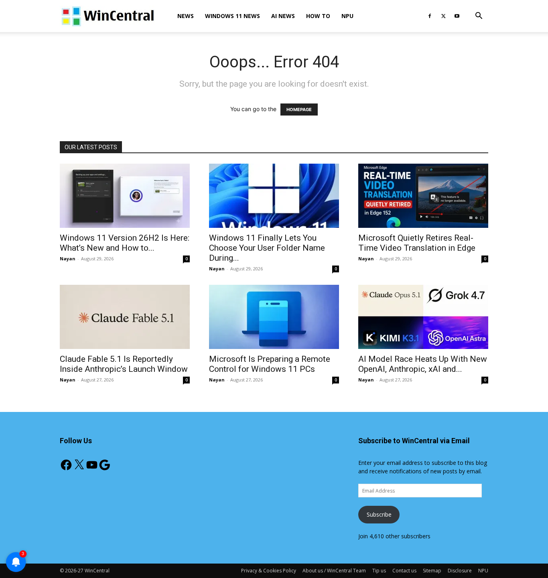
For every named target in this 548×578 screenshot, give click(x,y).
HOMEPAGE (299, 109)
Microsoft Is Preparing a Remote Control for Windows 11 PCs (269, 364)
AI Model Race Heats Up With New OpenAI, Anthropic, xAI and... (422, 364)
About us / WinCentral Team (334, 570)
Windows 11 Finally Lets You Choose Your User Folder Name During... (267, 248)
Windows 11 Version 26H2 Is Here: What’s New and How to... (124, 243)
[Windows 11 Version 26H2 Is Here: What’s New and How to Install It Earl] (125, 196)
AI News (283, 16)
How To (318, 16)
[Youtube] (457, 16)
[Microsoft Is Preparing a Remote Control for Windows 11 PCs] (274, 317)
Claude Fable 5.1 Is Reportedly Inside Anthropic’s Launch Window (124, 364)
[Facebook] (430, 16)
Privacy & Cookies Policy (268, 570)
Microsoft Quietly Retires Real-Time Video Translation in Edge (416, 243)
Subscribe (379, 514)
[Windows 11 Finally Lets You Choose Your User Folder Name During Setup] (274, 196)
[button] (478, 16)
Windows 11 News (232, 16)
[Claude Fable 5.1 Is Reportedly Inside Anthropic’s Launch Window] (125, 317)
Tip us (379, 570)
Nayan (67, 259)
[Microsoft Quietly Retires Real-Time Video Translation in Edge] (423, 196)
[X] (443, 16)
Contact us (404, 570)
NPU (347, 16)
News (185, 16)
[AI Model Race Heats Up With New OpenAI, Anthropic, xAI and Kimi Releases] (423, 317)
